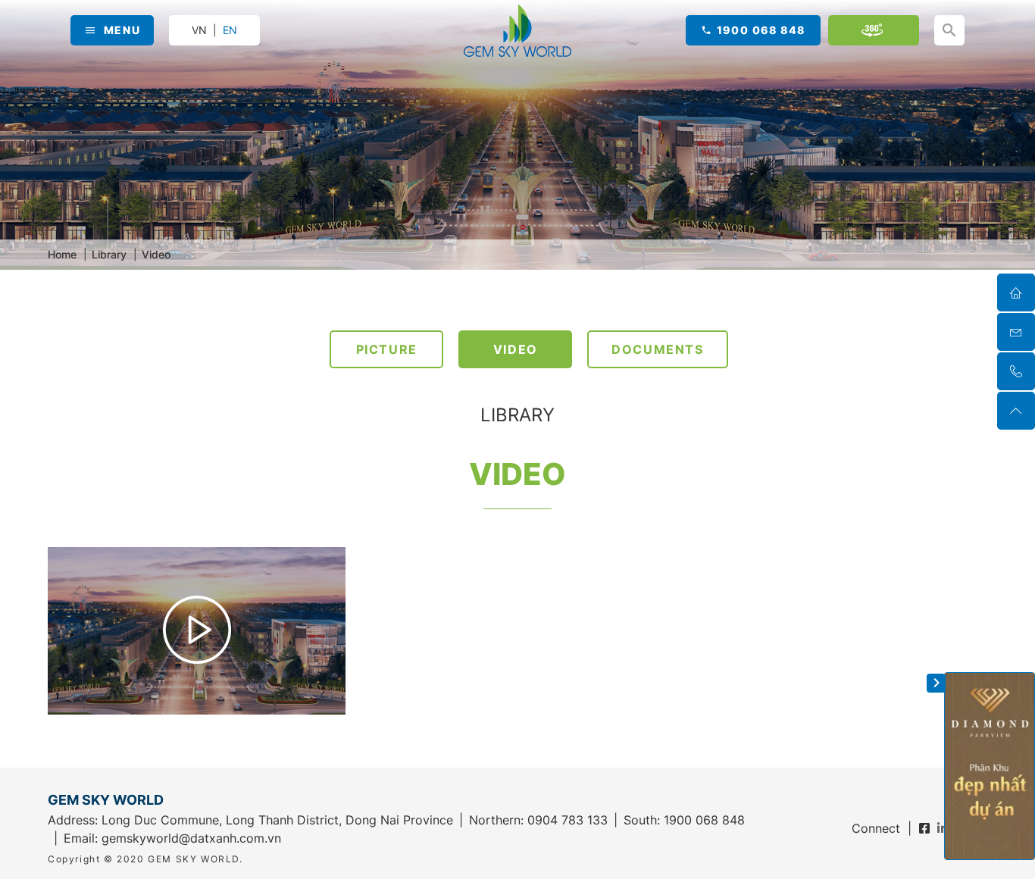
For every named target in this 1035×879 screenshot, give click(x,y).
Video (515, 349)
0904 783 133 (567, 819)
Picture (386, 349)
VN (199, 29)
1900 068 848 (761, 29)
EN (230, 30)
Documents (657, 349)
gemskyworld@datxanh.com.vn (191, 838)
